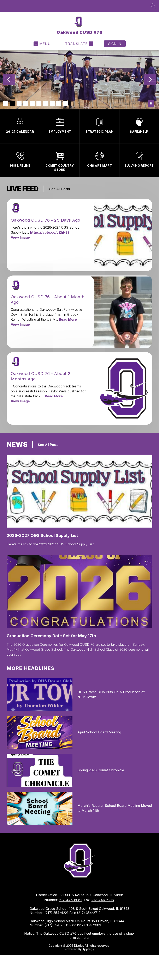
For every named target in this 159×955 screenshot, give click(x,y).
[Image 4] (25, 103)
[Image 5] (32, 103)
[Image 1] (5, 103)
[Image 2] (12, 103)
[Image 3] (19, 103)
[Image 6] (38, 103)
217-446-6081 (70, 900)
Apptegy (88, 949)
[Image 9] (58, 103)
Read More (68, 319)
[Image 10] (65, 103)
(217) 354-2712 (88, 913)
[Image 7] (45, 103)
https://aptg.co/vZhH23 (50, 232)
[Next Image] (150, 80)
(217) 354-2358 (56, 925)
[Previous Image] (9, 80)
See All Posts (59, 189)
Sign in (114, 44)
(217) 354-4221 (56, 913)
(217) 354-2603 (89, 925)
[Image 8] (52, 103)
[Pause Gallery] (151, 103)
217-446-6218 (103, 900)
